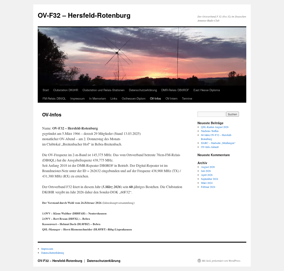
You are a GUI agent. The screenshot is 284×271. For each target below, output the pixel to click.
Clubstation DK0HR (65, 90)
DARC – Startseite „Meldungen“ (218, 143)
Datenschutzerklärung (143, 90)
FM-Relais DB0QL (54, 98)
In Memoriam (97, 98)
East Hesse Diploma (206, 90)
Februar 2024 (208, 187)
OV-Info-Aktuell (210, 147)
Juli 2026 (206, 171)
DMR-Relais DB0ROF (175, 90)
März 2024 (207, 183)
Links (113, 98)
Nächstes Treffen (210, 131)
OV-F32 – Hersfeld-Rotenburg (84, 15)
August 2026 (208, 167)
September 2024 (209, 179)
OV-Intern (172, 98)
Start (46, 90)
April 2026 (207, 175)
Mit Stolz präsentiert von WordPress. (221, 260)
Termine (187, 98)
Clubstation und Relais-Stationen (103, 90)
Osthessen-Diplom (134, 98)
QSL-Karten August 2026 (215, 127)
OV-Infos (155, 98)
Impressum (77, 98)
